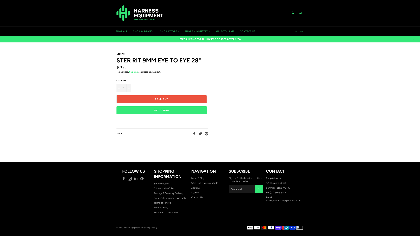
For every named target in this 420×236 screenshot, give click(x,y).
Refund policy (161, 207)
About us (195, 188)
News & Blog (197, 178)
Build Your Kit (224, 31)
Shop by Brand (143, 31)
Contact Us (197, 197)
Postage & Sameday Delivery (168, 193)
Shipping (133, 72)
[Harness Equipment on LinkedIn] (136, 179)
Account (299, 31)
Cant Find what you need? (204, 183)
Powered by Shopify (148, 227)
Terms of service (162, 202)
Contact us (247, 31)
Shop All (122, 31)
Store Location (161, 183)
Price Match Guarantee (166, 212)
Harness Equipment (132, 227)
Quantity (121, 80)
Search (195, 192)
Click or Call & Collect (165, 188)
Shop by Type (169, 31)
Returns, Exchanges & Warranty (170, 198)
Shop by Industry (197, 31)
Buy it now (161, 110)
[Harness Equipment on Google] (143, 179)
